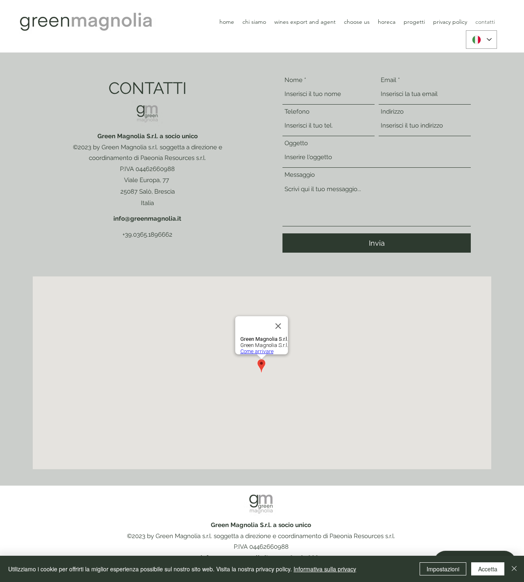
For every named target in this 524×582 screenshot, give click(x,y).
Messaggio (300, 175)
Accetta (487, 569)
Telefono (297, 112)
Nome (294, 80)
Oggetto (296, 143)
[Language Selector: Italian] (481, 39)
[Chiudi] (514, 568)
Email (388, 80)
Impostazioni (443, 569)
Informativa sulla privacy (325, 569)
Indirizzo (392, 112)
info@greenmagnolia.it (147, 218)
